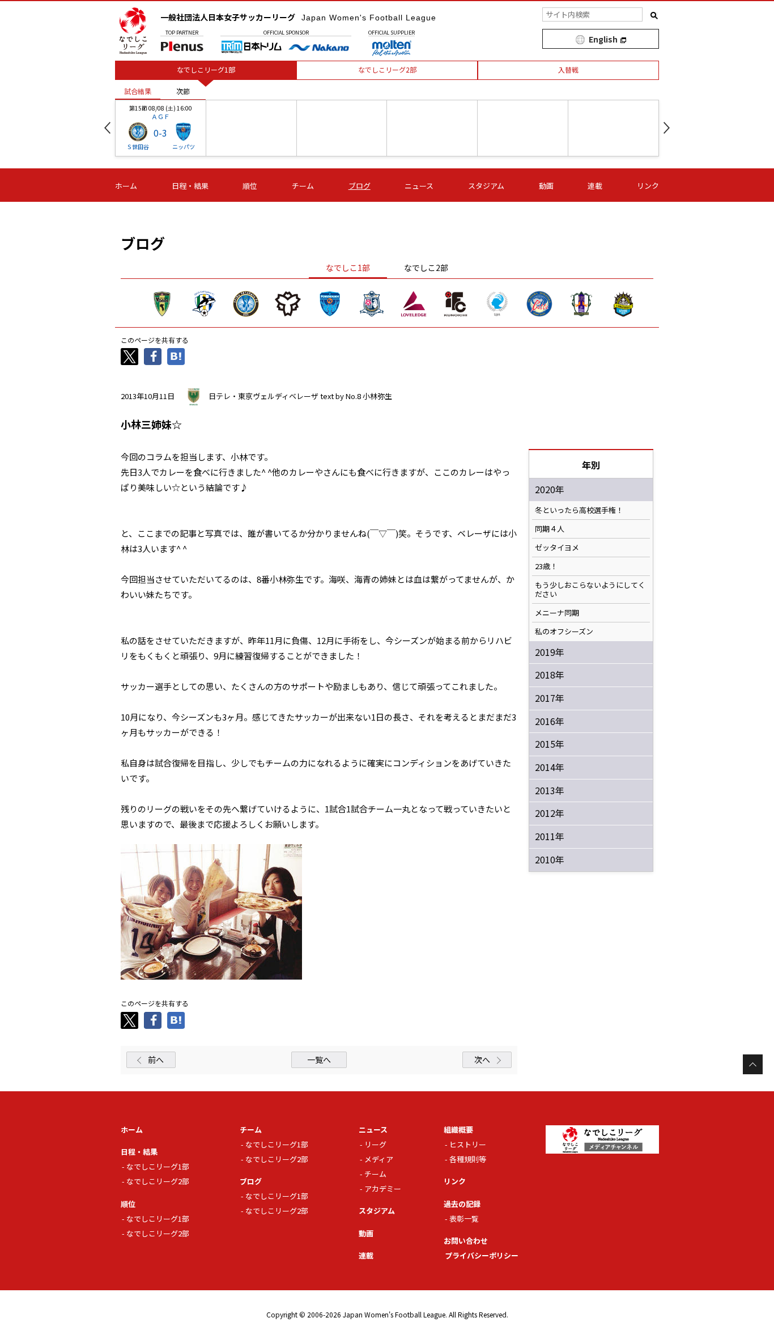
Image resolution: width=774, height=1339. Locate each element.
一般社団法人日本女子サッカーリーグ (298, 17)
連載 (595, 185)
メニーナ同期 (557, 612)
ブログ (359, 185)
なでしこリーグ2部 (157, 1181)
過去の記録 (462, 1203)
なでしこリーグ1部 (157, 1166)
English (603, 39)
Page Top (753, 1064)
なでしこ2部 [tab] (426, 267)
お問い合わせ (466, 1240)
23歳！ (546, 566)
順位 (250, 185)
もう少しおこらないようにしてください (590, 589)
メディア (378, 1159)
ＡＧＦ (160, 116)
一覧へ (319, 1059)
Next (667, 128)
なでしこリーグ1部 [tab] (206, 69)
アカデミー (382, 1188)
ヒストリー (467, 1144)
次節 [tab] (183, 91)
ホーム (126, 185)
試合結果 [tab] (137, 91)
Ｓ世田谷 (137, 146)
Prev (107, 128)
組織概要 (458, 1129)
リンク (648, 185)
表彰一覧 (464, 1218)
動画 (546, 185)
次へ (482, 1059)
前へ (156, 1059)
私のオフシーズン (564, 631)
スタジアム (486, 185)
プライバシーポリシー (481, 1255)
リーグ (375, 1144)
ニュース (419, 185)
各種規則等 (467, 1159)
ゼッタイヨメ (557, 547)
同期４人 (549, 528)
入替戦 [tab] (568, 69)
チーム (303, 185)
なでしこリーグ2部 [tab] (387, 69)
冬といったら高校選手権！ (579, 510)
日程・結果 (190, 185)
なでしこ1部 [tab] (348, 267)
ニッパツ (183, 146)
